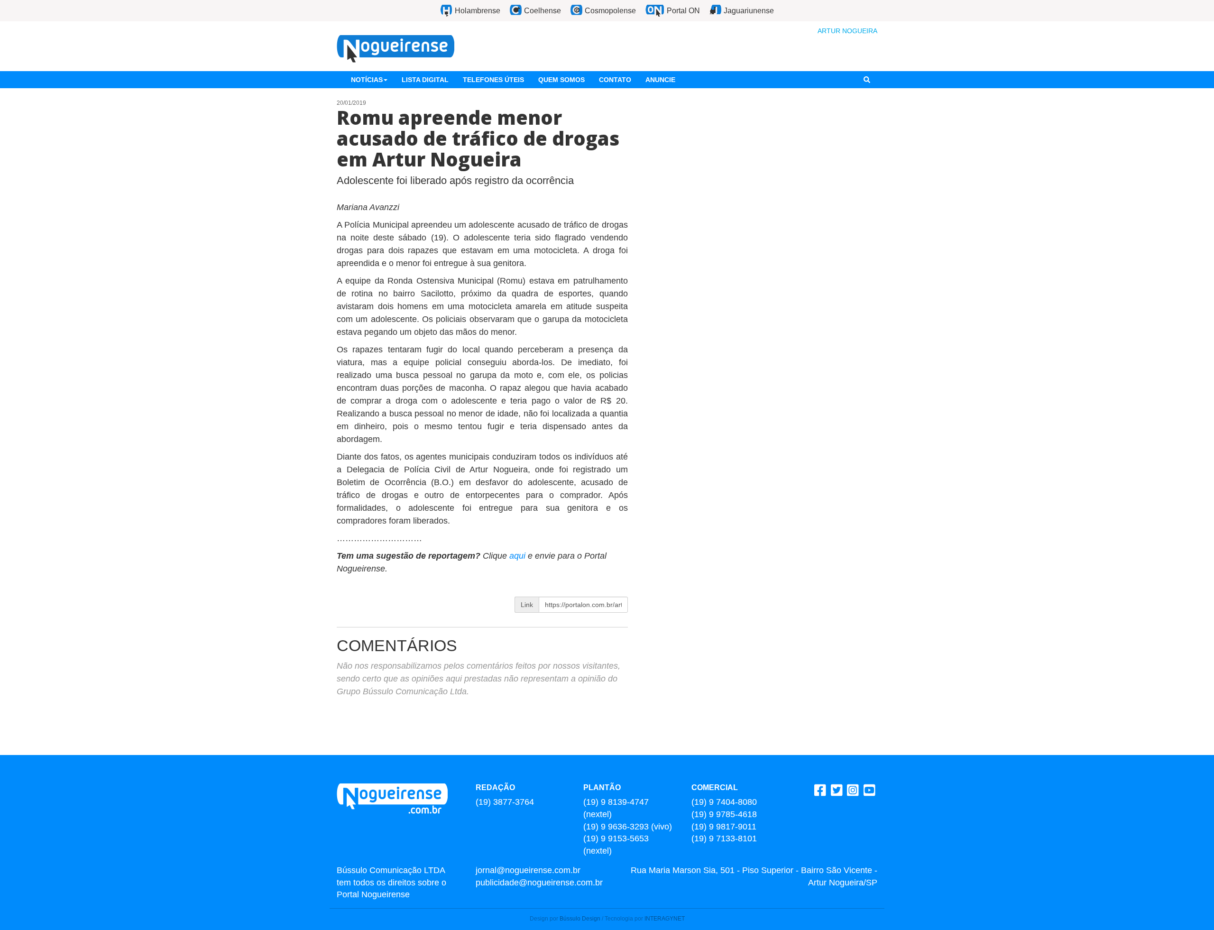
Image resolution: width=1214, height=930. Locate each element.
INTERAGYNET (664, 918)
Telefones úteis (493, 79)
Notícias (367, 79)
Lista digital (425, 79)
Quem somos (561, 79)
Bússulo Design (580, 918)
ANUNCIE (660, 79)
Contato (615, 79)
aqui (517, 556)
